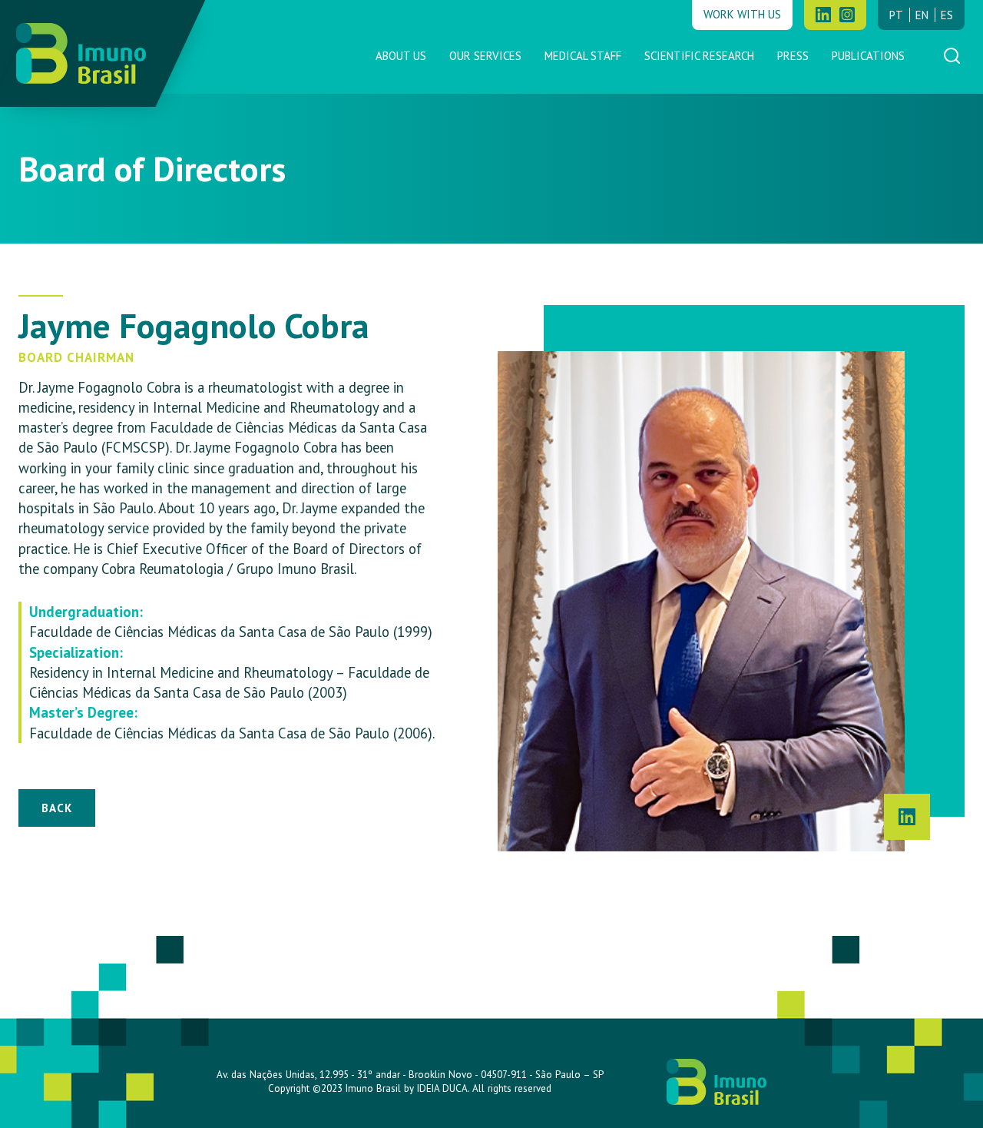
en (921, 15)
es (947, 15)
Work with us (742, 14)
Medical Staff (582, 55)
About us (401, 55)
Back (56, 808)
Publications (868, 55)
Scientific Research (699, 55)
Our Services (485, 55)
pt (896, 15)
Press (793, 55)
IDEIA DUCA (442, 1088)
